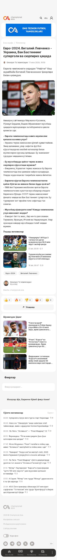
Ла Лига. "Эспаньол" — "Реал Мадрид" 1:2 (27, 431)
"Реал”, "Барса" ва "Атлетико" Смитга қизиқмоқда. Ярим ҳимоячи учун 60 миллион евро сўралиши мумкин (39, 342)
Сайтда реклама (10, 528)
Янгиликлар (20, 43)
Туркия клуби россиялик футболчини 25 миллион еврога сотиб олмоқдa (39, 256)
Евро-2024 (10, 273)
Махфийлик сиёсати (11, 519)
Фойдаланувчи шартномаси (14, 524)
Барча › (51, 413)
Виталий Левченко (29, 273)
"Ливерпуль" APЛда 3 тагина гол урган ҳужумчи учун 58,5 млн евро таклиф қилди (39, 240)
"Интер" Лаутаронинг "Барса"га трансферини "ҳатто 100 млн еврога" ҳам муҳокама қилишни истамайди (26, 471)
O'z (45, 18)
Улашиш (30, 307)
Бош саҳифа (8, 43)
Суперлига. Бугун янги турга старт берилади (28, 418)
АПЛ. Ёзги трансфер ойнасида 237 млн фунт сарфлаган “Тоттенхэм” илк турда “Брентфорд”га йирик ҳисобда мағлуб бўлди (28, 489)
